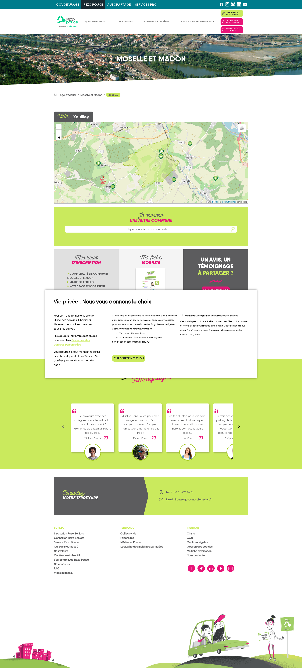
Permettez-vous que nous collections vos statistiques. (211, 315)
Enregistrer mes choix (128, 358)
